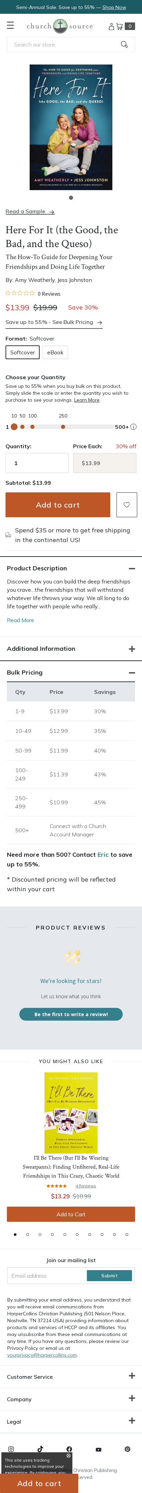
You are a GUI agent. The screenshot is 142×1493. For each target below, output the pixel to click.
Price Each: (87, 446)
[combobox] (71, 44)
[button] (71, 198)
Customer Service (30, 1376)
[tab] (15, 1234)
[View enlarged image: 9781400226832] (71, 127)
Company (19, 1399)
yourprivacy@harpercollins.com (42, 1355)
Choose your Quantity (35, 377)
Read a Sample (25, 211)
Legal (14, 1421)
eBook (55, 352)
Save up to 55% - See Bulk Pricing (49, 321)
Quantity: (18, 446)
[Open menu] (10, 25)
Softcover (22, 352)
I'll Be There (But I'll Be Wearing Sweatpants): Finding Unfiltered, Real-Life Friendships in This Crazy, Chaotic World (71, 1167)
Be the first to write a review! (71, 1014)
